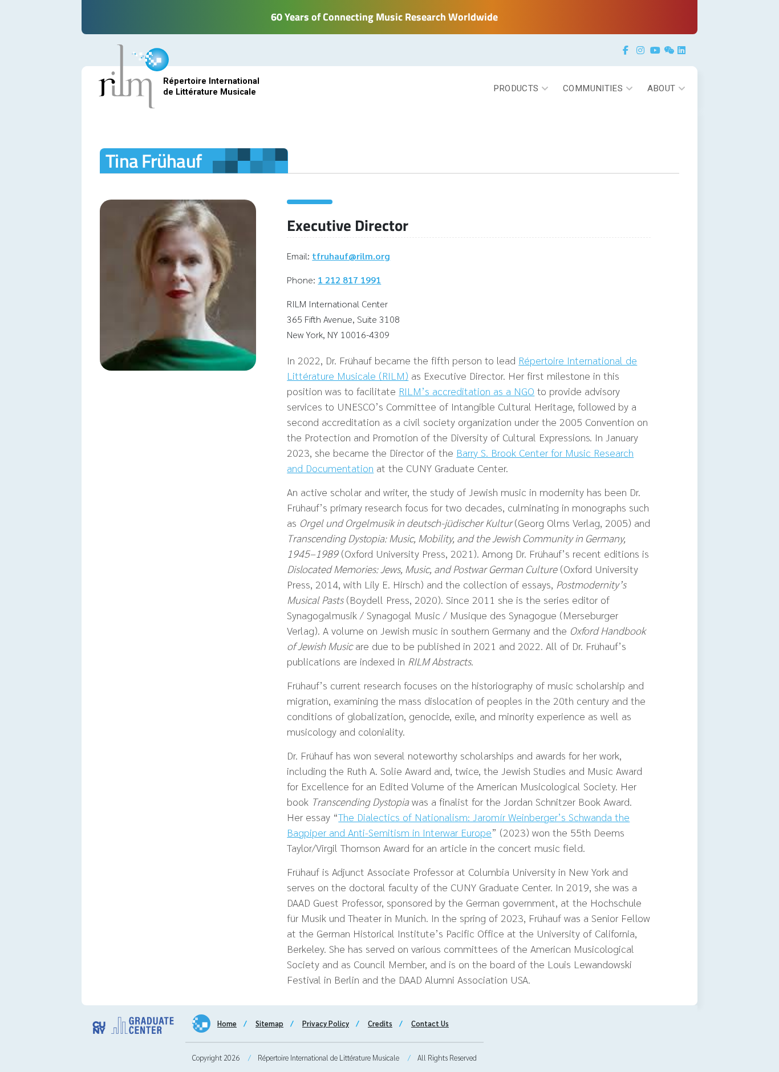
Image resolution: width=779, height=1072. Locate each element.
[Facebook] (628, 50)
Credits (380, 1023)
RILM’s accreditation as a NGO (466, 390)
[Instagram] (642, 50)
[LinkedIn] (683, 50)
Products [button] (516, 88)
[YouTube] (656, 50)
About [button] (661, 88)
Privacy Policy (325, 1023)
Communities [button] (593, 88)
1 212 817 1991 (349, 280)
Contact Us (430, 1023)
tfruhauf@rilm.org (351, 256)
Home (227, 1023)
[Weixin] (669, 50)
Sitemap (269, 1023)
